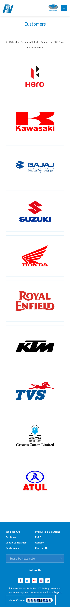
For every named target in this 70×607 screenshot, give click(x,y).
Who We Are (13, 532)
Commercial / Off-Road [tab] (52, 42)
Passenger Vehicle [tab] (30, 42)
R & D (38, 537)
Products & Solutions (47, 532)
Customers (12, 548)
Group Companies (16, 542)
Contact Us (41, 548)
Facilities (11, 537)
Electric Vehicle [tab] (35, 47)
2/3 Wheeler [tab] (12, 42)
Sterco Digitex (54, 592)
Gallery (39, 542)
